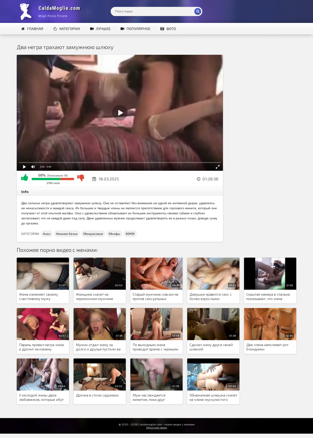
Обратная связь (156, 427)
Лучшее (103, 28)
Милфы (114, 234)
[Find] (197, 11)
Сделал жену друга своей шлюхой (211, 346)
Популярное (138, 28)
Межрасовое (93, 234)
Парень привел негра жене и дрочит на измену (41, 346)
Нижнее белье (67, 234)
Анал (46, 234)
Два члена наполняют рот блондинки (267, 346)
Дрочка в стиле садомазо (97, 395)
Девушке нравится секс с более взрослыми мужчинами (210, 296)
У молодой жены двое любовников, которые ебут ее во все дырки (41, 397)
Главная (35, 28)
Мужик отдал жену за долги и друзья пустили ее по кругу (98, 347)
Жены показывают (51, 11)
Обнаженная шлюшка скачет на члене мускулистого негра (213, 397)
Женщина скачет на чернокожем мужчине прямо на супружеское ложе (95, 296)
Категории (69, 28)
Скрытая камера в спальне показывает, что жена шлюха (268, 296)
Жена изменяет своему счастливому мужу (38, 296)
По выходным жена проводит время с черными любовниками (155, 347)
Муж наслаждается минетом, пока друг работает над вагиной (151, 397)
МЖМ (130, 234)
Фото (171, 28)
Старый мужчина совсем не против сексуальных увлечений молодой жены (155, 296)
